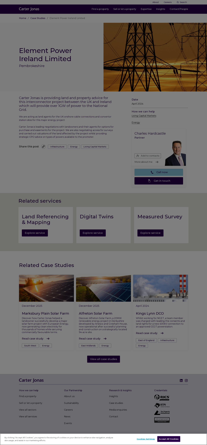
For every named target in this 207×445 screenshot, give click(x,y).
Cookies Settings (146, 439)
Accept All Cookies (169, 439)
